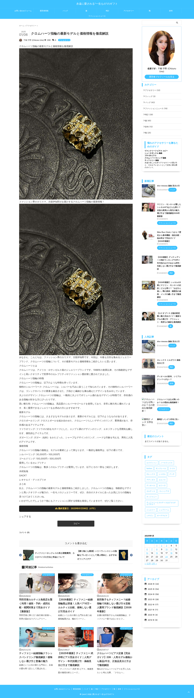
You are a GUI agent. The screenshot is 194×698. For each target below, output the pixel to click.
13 (147, 553)
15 (157, 553)
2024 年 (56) (153, 594)
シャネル (162, 474)
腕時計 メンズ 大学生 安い (168, 419)
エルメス (162, 480)
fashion (149, 468)
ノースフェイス (166, 463)
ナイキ (172, 468)
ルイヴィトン (151, 463)
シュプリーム (164, 510)
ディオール (150, 485)
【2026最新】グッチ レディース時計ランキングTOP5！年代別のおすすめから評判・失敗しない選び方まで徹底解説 (169, 263)
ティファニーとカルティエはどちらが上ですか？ (161, 503)
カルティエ (150, 491)
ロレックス (150, 474)
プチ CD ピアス (151, 155)
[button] (75, 524)
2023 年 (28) (153, 599)
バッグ (65, 11)
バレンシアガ (164, 491)
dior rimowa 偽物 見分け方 (168, 186)
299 (49, 40)
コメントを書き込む (76, 543)
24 (166, 556)
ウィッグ (150, 96)
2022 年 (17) (153, 604)
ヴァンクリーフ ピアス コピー (156, 151)
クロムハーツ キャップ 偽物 (155, 158)
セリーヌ (162, 485)
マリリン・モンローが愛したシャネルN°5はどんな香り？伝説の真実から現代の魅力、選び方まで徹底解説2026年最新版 (169, 210)
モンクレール (161, 468)
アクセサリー (129, 11)
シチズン (149, 516)
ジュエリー (150, 510)
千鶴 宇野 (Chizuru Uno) (33, 40)
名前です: (152, 68)
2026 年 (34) (153, 584)
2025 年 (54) (153, 589)
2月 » (154, 563)
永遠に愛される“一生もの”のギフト (97, 3)
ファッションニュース (97, 16)
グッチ (171, 474)
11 (171, 549)
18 (171, 553)
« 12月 (148, 563)
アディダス (150, 480)
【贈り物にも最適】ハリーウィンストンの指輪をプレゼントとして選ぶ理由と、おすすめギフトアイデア (97, 555)
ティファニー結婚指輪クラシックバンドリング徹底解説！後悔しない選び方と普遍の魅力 (35, 657)
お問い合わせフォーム (23, 11)
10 (166, 549)
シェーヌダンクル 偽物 (153, 153)
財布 (171, 11)
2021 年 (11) (153, 610)
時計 (107, 11)
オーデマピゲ (162, 516)
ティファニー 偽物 (152, 160)
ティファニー (151, 497)
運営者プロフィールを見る (161, 76)
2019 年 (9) (153, 620)
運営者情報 (44, 11)
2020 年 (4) (153, 615)
